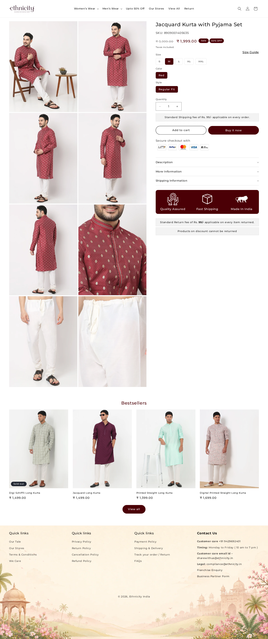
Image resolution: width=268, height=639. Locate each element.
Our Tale (15, 541)
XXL (202, 62)
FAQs (138, 561)
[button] (86, 8)
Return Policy (81, 548)
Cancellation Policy (85, 554)
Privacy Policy (81, 541)
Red (161, 75)
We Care (15, 561)
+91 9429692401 (229, 541)
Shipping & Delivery (148, 548)
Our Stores (16, 548)
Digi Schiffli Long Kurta (24, 492)
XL (190, 62)
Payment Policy (145, 541)
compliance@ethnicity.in (224, 564)
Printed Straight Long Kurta (154, 492)
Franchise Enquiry (210, 570)
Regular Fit (167, 89)
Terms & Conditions (23, 554)
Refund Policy (82, 561)
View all (134, 509)
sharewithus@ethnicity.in (215, 558)
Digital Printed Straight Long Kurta (223, 492)
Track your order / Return (152, 554)
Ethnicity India (139, 596)
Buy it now (233, 130)
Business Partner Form (213, 576)
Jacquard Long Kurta (86, 492)
